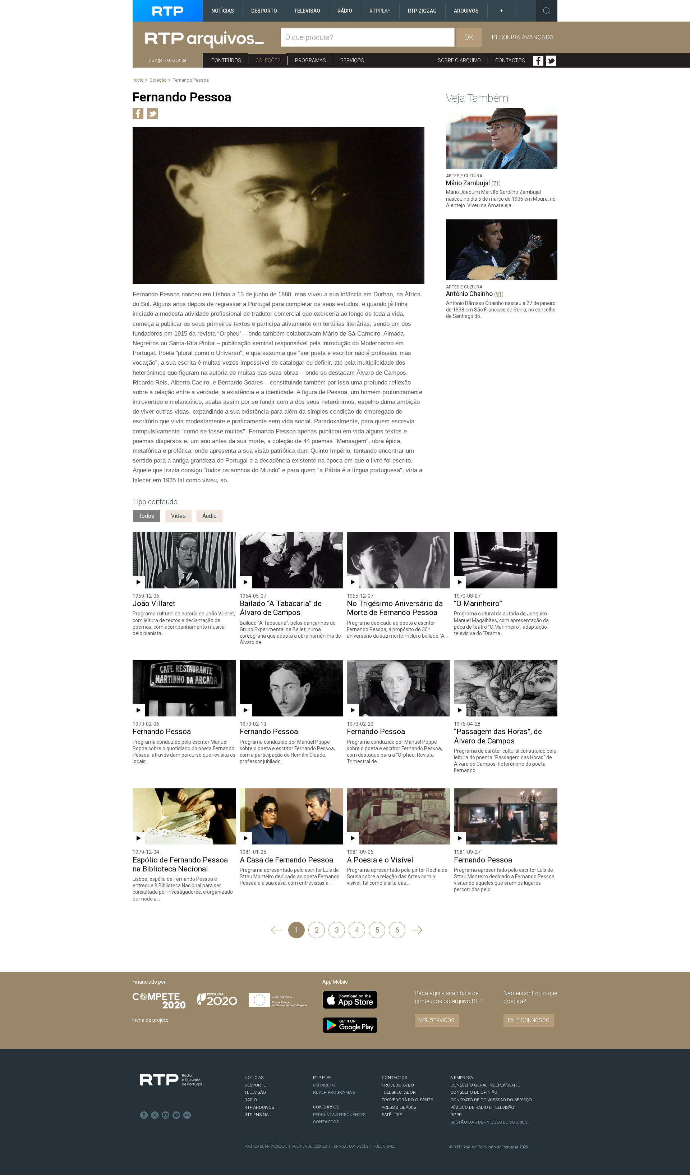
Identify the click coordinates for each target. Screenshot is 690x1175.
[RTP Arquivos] (213, 40)
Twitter (551, 61)
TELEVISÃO (255, 1092)
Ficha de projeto (151, 1020)
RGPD (456, 1114)
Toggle (546, 11)
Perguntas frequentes (339, 1114)
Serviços (352, 60)
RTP (380, 11)
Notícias (222, 11)
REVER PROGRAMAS (334, 1092)
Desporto (264, 11)
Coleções (268, 60)
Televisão (307, 11)
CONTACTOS (394, 1077)
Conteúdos (226, 60)
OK (469, 37)
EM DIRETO (324, 1085)
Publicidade (384, 1146)
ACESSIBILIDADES (399, 1107)
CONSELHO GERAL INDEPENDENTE (485, 1085)
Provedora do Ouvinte (407, 1099)
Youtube (176, 1115)
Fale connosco (528, 1020)
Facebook (538, 61)
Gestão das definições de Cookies (488, 1122)
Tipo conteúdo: (156, 501)
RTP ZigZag (422, 11)
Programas (310, 60)
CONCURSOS (326, 1107)
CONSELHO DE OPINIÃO (473, 1092)
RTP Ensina (256, 1114)
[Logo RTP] (171, 1080)
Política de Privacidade (265, 1146)
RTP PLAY (322, 1077)
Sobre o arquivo (459, 60)
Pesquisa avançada (523, 37)
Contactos (510, 60)
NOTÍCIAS (253, 1077)
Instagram (166, 1115)
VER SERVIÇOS (437, 1020)
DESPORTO (255, 1085)
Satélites (392, 1114)
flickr (187, 1115)
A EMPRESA (461, 1077)
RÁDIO (250, 1099)
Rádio (344, 11)
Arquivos (466, 11)
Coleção (158, 80)
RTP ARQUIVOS (259, 1107)
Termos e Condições (350, 1146)
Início (138, 80)
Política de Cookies (309, 1146)
